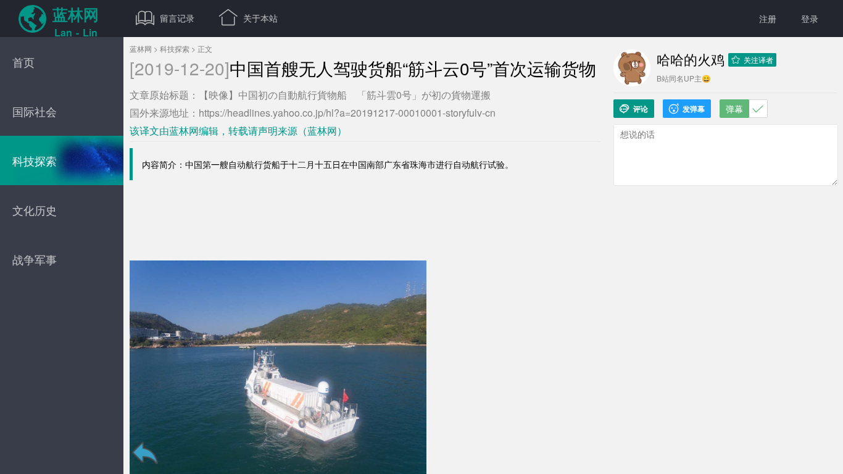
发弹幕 (687, 108)
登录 (809, 18)
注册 (767, 18)
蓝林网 (141, 48)
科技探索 (174, 48)
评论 (634, 108)
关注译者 (752, 59)
